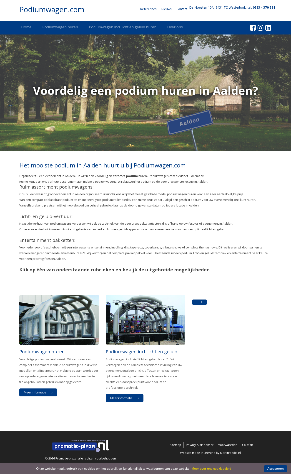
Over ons (175, 27)
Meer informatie (35, 392)
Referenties (148, 9)
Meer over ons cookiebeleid (211, 468)
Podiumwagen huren (60, 27)
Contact (181, 9)
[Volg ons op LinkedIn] (268, 27)
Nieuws (166, 9)
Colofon (247, 445)
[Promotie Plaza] (80, 445)
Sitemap (175, 445)
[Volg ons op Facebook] (252, 27)
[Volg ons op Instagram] (260, 27)
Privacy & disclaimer (199, 445)
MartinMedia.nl (230, 453)
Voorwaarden (227, 445)
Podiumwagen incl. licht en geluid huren (122, 27)
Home (26, 27)
